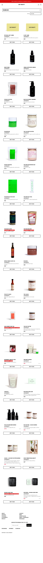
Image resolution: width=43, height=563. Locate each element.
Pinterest (11, 528)
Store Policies (22, 516)
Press (20, 514)
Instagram (4, 528)
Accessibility (5, 517)
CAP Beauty (21, 4)
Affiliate (4, 514)
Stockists (4, 516)
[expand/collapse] (2, 4)
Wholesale (21, 518)
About (3, 513)
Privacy (3, 518)
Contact (21, 513)
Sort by (28, 13)
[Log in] (38, 4)
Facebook (17, 528)
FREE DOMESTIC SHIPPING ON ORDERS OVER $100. (21, 1)
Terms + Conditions (23, 517)
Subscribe (29, 525)
